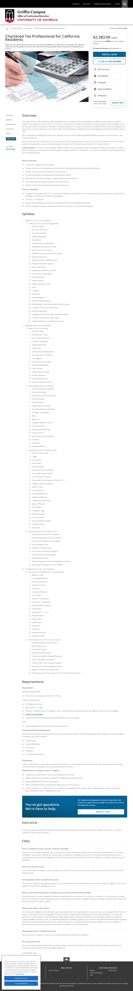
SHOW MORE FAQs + (30, 953)
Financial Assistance (96, 973)
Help (91, 975)
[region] (21, 972)
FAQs (8, 133)
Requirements (11, 124)
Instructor (10, 129)
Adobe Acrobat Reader (34, 714)
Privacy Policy (69, 986)
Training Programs (16, 28)
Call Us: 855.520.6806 (118, 28)
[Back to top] (66, 967)
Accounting (28, 28)
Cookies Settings (21, 983)
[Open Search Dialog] (125, 3)
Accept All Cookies (21, 978)
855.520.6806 (10, 149)
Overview (9, 115)
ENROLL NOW (109, 54)
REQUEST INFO (118, 103)
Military (92, 970)
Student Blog (112, 970)
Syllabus (9, 120)
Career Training (53, 970)
